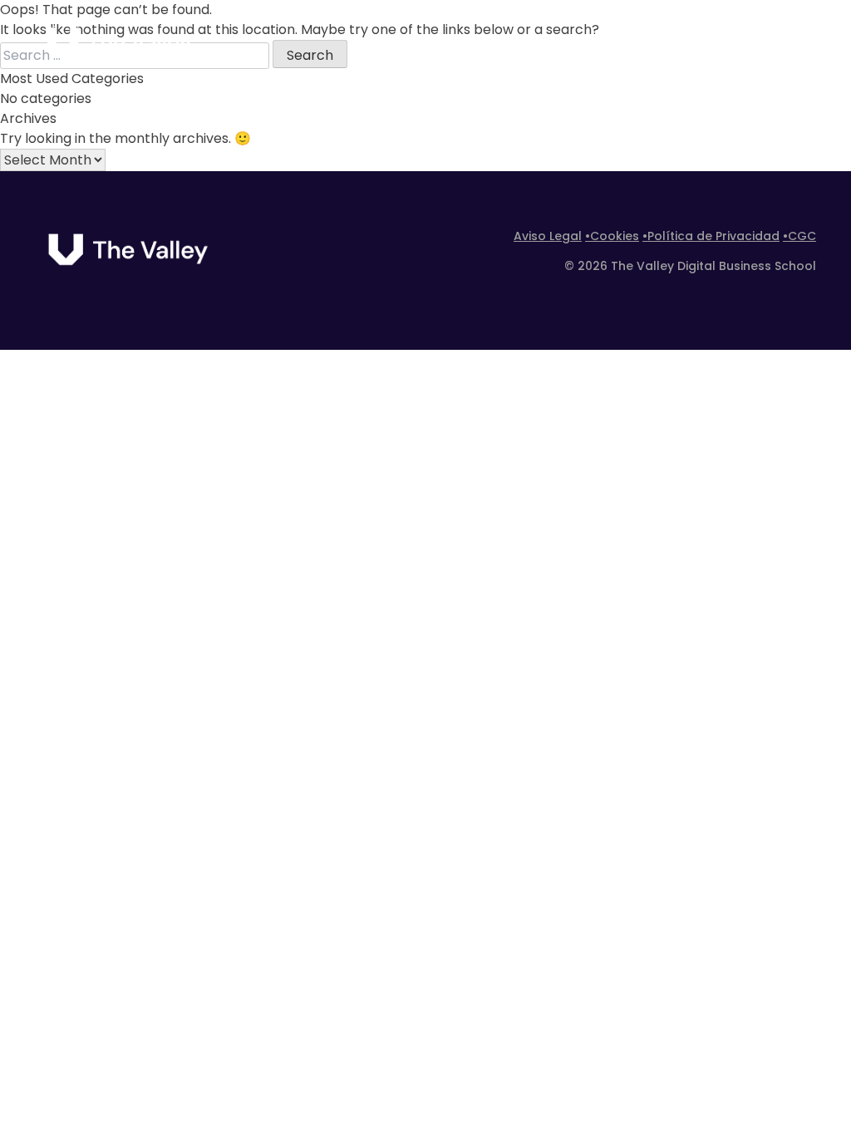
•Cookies (612, 236)
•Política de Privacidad (711, 236)
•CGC (799, 236)
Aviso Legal (548, 236)
